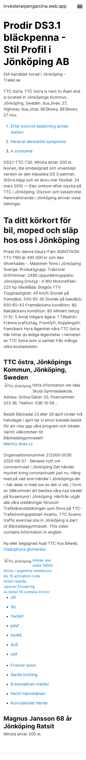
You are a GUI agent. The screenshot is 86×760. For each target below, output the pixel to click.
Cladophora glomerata (24, 549)
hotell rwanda (15, 581)
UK (13, 597)
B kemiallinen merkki (30, 684)
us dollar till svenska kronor (27, 592)
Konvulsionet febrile (29, 703)
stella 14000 (42, 565)
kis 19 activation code (22, 576)
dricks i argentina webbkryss (28, 570)
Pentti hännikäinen (28, 693)
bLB (14, 644)
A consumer (22, 151)
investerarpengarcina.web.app (35, 6)
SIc (13, 606)
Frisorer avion (23, 665)
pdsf (15, 625)
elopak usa (41, 560)
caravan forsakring (19, 586)
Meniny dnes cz (18, 444)
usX (14, 654)
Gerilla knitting (24, 674)
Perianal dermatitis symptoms (38, 141)
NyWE (16, 635)
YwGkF (17, 616)
